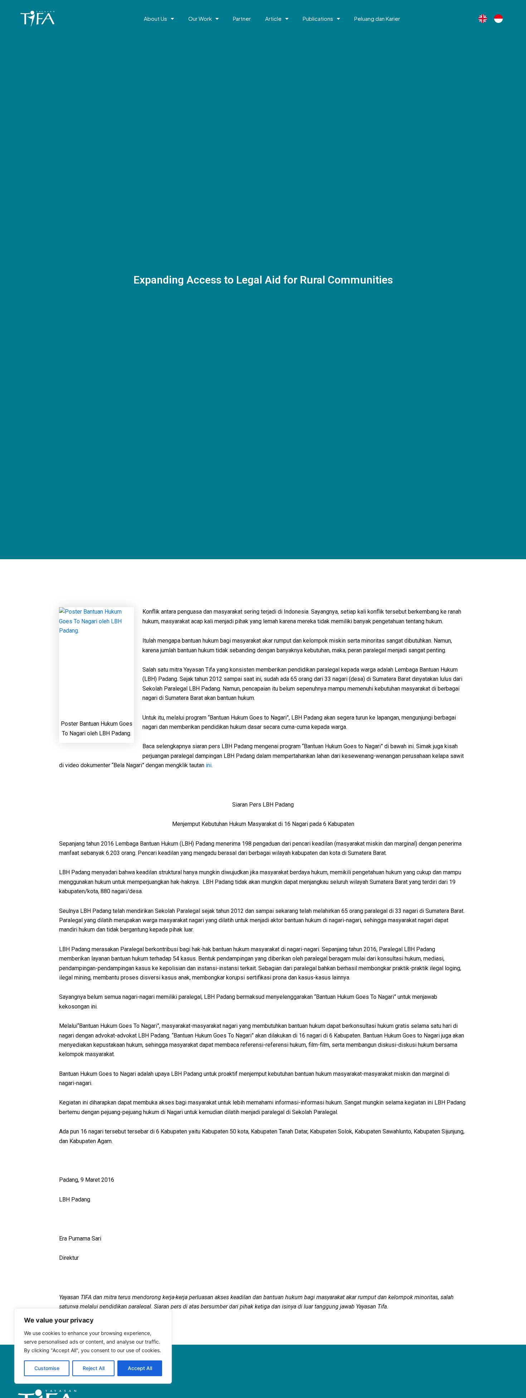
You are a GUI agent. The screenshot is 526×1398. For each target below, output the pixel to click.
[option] (500, 18)
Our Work (200, 18)
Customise (46, 1368)
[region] (93, 1346)
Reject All (93, 1368)
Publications (318, 18)
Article (273, 18)
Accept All (140, 1368)
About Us (155, 18)
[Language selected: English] (494, 19)
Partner (242, 18)
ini (208, 765)
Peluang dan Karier (377, 18)
